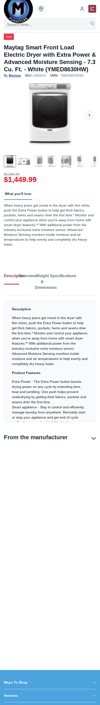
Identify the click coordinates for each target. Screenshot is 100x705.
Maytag (15, 75)
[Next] (89, 115)
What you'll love (18, 194)
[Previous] (11, 115)
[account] (82, 8)
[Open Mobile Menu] (92, 9)
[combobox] (50, 25)
